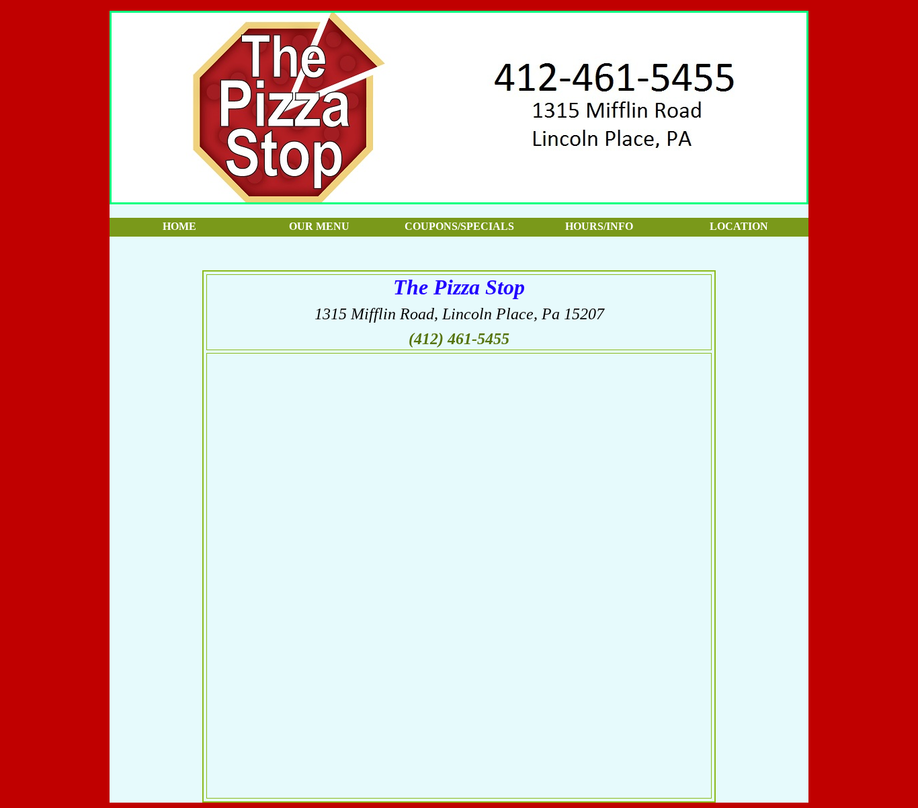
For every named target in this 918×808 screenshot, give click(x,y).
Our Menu (319, 226)
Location (739, 226)
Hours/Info (599, 226)
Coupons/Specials (459, 226)
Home (179, 226)
